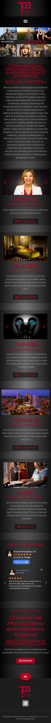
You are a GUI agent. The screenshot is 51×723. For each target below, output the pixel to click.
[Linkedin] (25, 703)
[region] (25, 42)
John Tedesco (22, 570)
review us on (20, 562)
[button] (25, 21)
